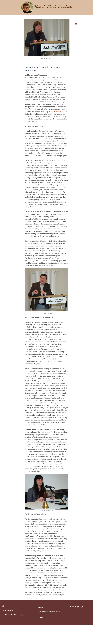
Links (40, 617)
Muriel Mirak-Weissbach (53, 6)
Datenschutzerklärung (12, 614)
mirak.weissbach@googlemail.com (49, 612)
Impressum (7, 610)
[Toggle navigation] (76, 23)
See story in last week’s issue (52, 111)
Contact (41, 607)
